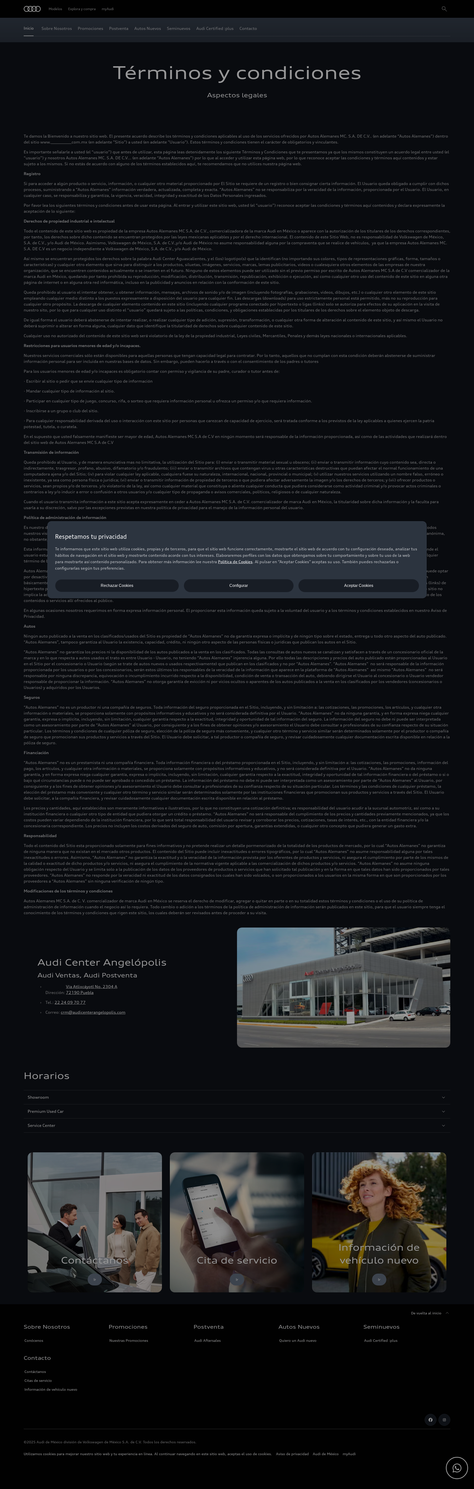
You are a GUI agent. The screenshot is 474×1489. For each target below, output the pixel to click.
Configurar (238, 585)
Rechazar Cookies (117, 585)
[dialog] (237, 559)
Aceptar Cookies (358, 585)
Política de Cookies (235, 561)
